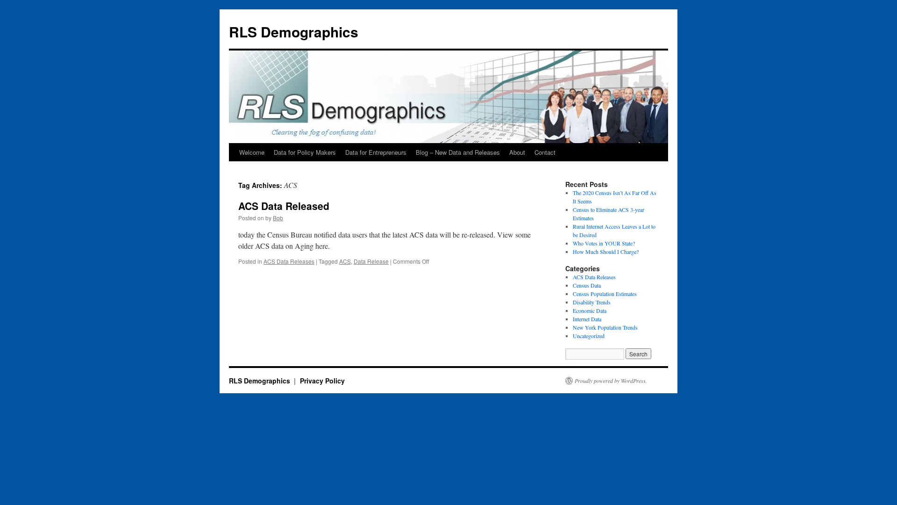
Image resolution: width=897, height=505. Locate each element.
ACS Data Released (283, 206)
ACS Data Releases (288, 261)
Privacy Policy (322, 380)
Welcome (251, 152)
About (517, 152)
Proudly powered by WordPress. (611, 380)
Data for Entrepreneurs (375, 152)
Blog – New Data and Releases (458, 152)
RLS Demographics (293, 32)
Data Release (371, 261)
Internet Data (587, 319)
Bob (278, 218)
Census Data (587, 285)
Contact (544, 152)
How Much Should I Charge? (606, 251)
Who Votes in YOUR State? (604, 243)
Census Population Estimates (605, 293)
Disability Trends (592, 302)
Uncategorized (589, 335)
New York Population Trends (605, 327)
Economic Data (589, 310)
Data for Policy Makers (305, 152)
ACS (345, 261)
